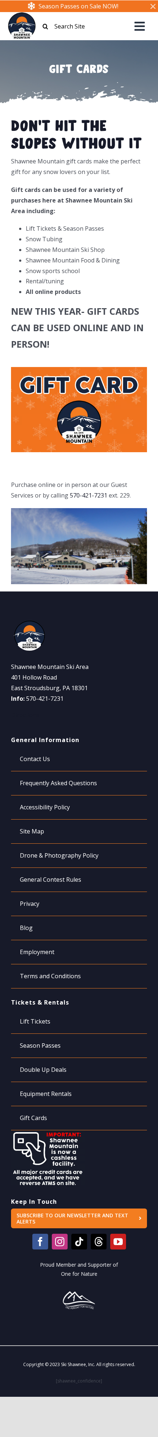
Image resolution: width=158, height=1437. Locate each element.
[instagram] (60, 1241)
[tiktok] (79, 1241)
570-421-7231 (88, 495)
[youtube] (118, 1241)
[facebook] (40, 1241)
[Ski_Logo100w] (21, 15)
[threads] (99, 1241)
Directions (25, 715)
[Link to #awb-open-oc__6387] (139, 26)
